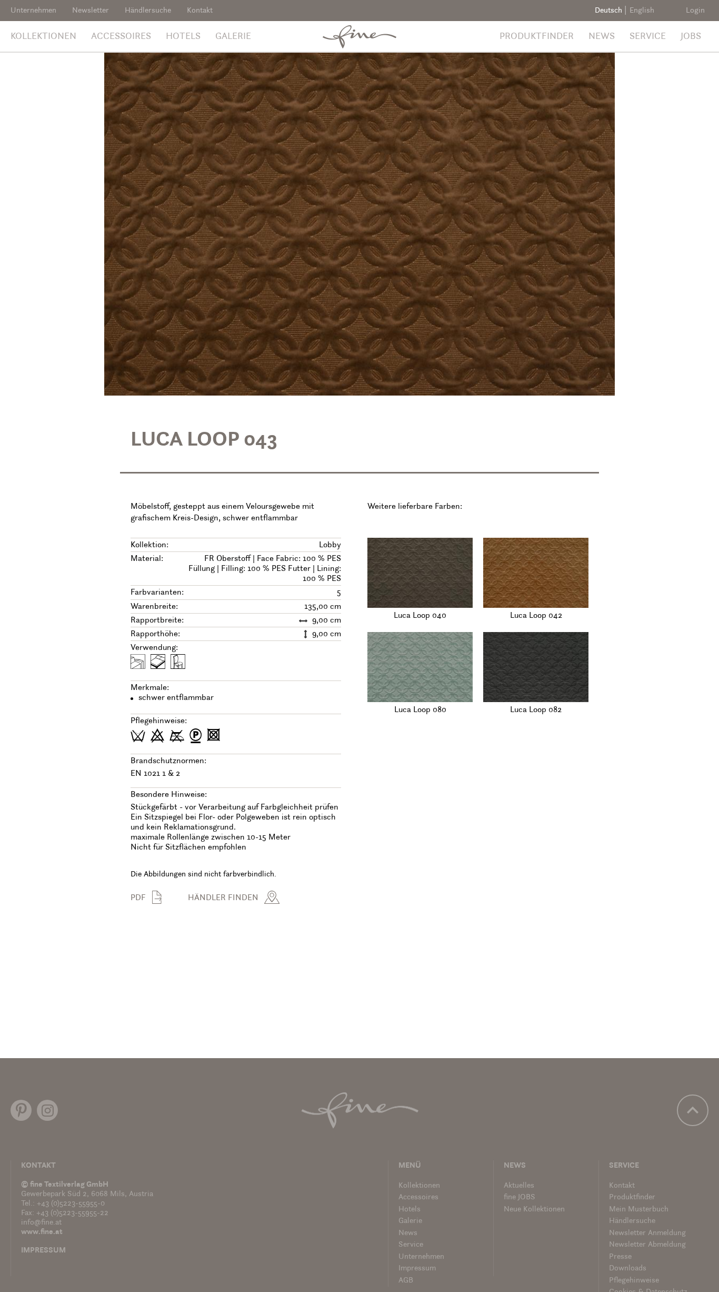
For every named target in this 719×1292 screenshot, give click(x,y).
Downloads (627, 1269)
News (601, 37)
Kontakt (200, 11)
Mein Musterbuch (638, 1210)
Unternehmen (33, 11)
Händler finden (223, 898)
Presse (620, 1257)
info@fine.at (41, 1223)
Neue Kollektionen (534, 1210)
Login (695, 11)
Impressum (43, 1251)
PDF (138, 898)
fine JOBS (519, 1197)
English (642, 11)
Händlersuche (148, 11)
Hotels (183, 37)
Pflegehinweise (634, 1281)
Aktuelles (519, 1186)
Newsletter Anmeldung (647, 1233)
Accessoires (121, 37)
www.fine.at (42, 1232)
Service (648, 37)
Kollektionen (43, 37)
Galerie (233, 37)
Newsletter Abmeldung (647, 1245)
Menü (409, 1166)
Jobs (691, 37)
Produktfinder (537, 37)
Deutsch (608, 11)
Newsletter (90, 11)
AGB (405, 1281)
